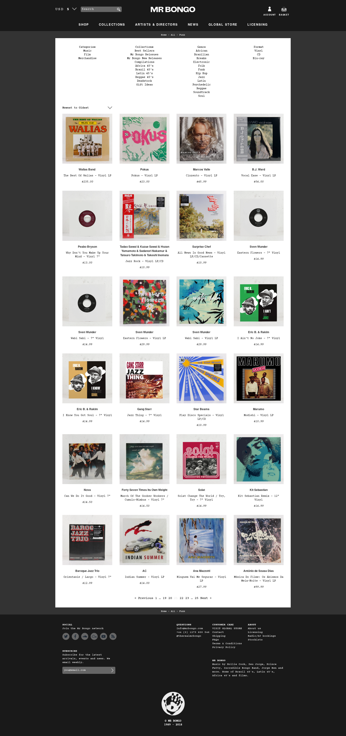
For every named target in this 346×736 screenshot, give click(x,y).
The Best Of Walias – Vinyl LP (87, 176)
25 (196, 598)
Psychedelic (202, 85)
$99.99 (259, 587)
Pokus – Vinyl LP (144, 176)
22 (181, 598)
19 (164, 598)
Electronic (201, 62)
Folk (201, 66)
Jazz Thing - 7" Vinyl (144, 415)
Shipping (218, 636)
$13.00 (87, 263)
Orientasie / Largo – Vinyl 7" (87, 577)
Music (87, 51)
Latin (201, 81)
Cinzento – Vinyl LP (201, 176)
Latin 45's (144, 73)
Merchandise (87, 58)
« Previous (143, 598)
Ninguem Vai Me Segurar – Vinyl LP (201, 579)
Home (164, 35)
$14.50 (87, 502)
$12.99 (87, 583)
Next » (206, 598)
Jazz (201, 77)
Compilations (144, 62)
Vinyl (258, 51)
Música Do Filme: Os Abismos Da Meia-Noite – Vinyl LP (258, 579)
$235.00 (87, 182)
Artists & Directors (156, 24)
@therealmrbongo (189, 636)
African (201, 51)
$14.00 (144, 583)
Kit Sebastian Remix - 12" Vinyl (258, 498)
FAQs (215, 640)
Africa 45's (144, 66)
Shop (84, 24)
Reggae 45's (144, 77)
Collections (112, 24)
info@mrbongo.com (190, 628)
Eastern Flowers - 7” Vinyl (258, 253)
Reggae (201, 88)
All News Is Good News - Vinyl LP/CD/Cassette (201, 255)
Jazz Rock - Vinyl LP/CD (144, 261)
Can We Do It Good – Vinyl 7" (87, 496)
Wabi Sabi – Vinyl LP (201, 338)
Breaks (201, 58)
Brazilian (201, 55)
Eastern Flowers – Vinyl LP (144, 338)
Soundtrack (201, 92)
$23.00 (144, 182)
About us (254, 628)
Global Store (223, 24)
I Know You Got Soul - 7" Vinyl (87, 415)
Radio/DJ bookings (262, 636)
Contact (218, 632)
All (173, 35)
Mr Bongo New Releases (144, 58)
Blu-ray (258, 58)
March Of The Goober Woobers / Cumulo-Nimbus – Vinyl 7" (144, 498)
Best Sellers (144, 51)
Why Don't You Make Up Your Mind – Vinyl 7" (87, 255)
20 (170, 598)
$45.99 (201, 182)
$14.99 (259, 259)
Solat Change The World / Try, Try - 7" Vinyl (201, 498)
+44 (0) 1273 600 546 (193, 632)
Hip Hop (201, 73)
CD (258, 55)
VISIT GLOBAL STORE (227, 628)
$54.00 (259, 182)
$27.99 (201, 587)
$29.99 (144, 344)
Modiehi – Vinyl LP (259, 415)
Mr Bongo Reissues (144, 55)
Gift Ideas (144, 85)
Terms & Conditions (227, 643)
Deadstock (144, 81)
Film (87, 55)
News (193, 24)
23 (187, 598)
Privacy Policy (223, 647)
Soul (201, 96)
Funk (201, 70)
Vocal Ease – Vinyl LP (258, 176)
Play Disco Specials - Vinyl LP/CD (201, 417)
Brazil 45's (144, 70)
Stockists (255, 640)
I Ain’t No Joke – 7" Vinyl (258, 338)
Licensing (257, 24)
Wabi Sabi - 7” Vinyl (87, 338)
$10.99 (144, 267)
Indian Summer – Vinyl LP (144, 577)
